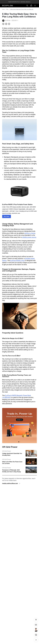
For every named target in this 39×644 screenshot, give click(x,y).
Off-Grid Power (6, 451)
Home (3, 9)
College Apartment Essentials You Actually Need (12, 454)
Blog (7, 9)
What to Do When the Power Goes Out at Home (12, 462)
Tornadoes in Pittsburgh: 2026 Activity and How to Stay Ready (11, 471)
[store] (31, 5)
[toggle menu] (35, 5)
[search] (27, 5)
